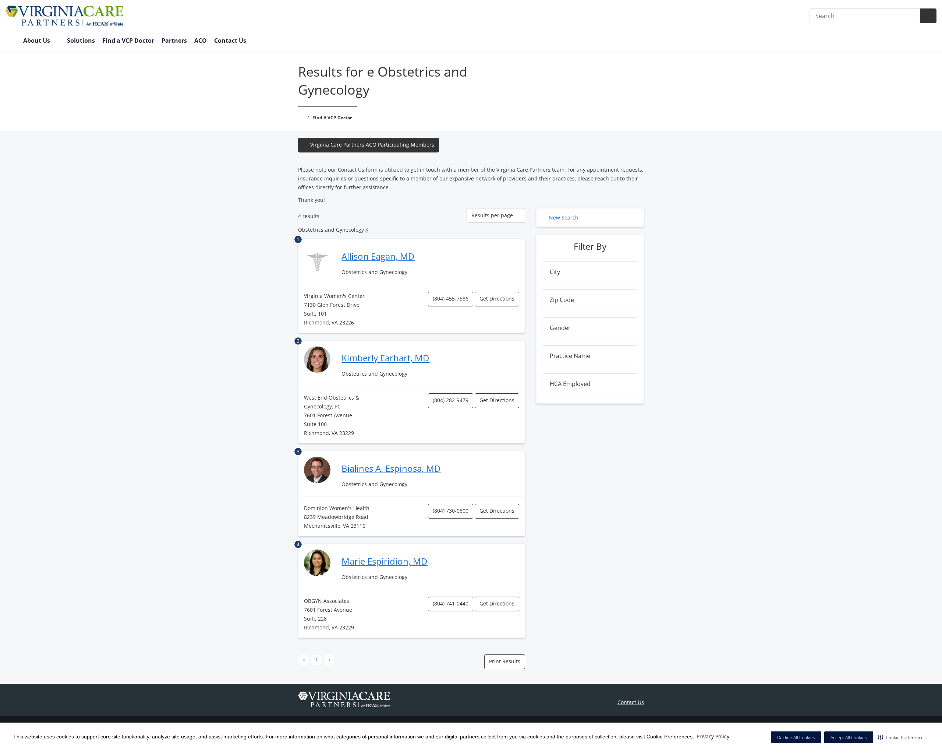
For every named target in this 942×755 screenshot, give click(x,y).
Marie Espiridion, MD (384, 561)
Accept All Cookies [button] (849, 737)
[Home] (11, 41)
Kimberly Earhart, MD (385, 358)
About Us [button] (37, 40)
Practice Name (570, 356)
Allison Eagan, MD (378, 256)
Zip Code (562, 300)
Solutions (81, 40)
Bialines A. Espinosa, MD (391, 468)
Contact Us (230, 40)
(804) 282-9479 (450, 400)
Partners (174, 40)
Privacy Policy (713, 736)
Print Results (504, 661)
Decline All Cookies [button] (796, 737)
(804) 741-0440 (450, 603)
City (555, 272)
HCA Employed (570, 384)
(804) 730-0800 (450, 510)
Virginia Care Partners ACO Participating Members (372, 144)
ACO (200, 40)
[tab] (590, 272)
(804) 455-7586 (450, 298)
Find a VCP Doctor (128, 40)
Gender (560, 328)
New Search (563, 217)
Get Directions (496, 298)
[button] (901, 737)
